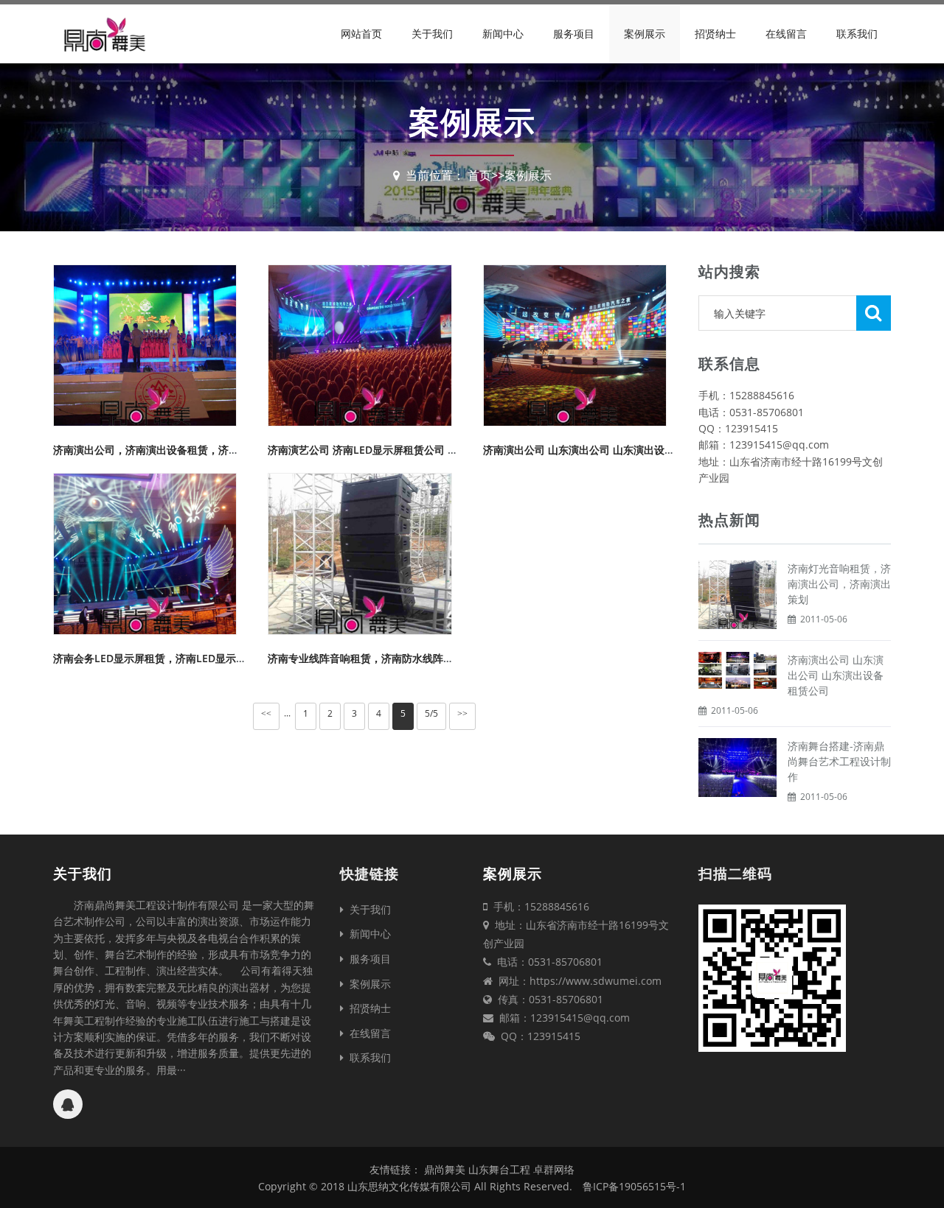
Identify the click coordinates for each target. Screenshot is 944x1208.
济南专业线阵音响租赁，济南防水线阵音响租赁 (376, 658)
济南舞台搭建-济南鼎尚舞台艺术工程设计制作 (839, 761)
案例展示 (644, 34)
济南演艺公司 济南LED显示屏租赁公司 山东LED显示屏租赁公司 (414, 450)
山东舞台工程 (500, 1169)
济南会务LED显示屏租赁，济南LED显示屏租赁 (160, 658)
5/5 (431, 713)
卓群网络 (554, 1169)
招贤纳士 (715, 34)
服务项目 (573, 34)
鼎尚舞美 (444, 1169)
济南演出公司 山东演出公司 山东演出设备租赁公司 (599, 450)
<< (266, 714)
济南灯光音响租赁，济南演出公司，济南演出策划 (839, 583)
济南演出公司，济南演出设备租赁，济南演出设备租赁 (177, 450)
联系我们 (857, 34)
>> (462, 714)
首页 (479, 175)
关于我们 (432, 34)
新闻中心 (503, 34)
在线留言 (786, 34)
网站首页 (361, 34)
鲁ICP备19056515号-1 (634, 1186)
